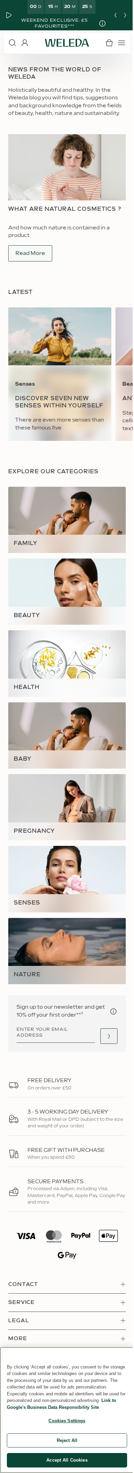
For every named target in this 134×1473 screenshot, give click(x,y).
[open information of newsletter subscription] (108, 1003)
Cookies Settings (64, 1420)
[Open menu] (116, 43)
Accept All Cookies (64, 1460)
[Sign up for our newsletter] (103, 1028)
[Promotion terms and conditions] (97, 23)
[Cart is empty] (104, 43)
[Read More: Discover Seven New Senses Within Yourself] (59, 386)
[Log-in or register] (25, 43)
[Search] (12, 43)
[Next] (119, 15)
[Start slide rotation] (8, 15)
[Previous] (110, 15)
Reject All (64, 1440)
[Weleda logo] (65, 43)
